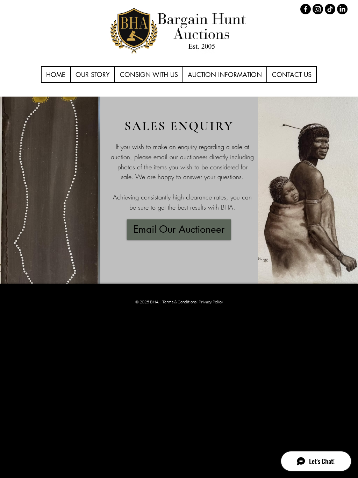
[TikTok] (330, 9)
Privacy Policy (211, 301)
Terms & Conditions (179, 301)
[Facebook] (305, 9)
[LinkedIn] (342, 9)
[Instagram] (318, 9)
